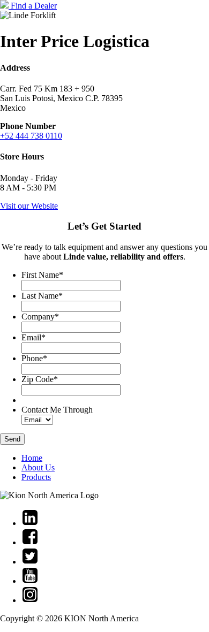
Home (31, 457)
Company (40, 316)
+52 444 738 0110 (31, 135)
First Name (42, 274)
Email (33, 337)
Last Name (42, 295)
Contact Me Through (57, 409)
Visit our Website (29, 205)
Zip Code (39, 379)
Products (36, 477)
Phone (34, 358)
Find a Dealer (34, 5)
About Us (38, 467)
